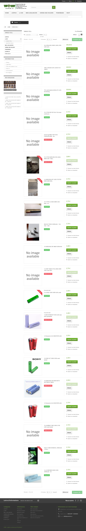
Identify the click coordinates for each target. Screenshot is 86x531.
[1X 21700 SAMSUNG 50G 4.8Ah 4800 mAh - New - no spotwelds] (33, 165)
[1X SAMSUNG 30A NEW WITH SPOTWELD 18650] (33, 388)
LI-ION (21, 13)
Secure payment (9, 70)
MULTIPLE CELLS (9, 43)
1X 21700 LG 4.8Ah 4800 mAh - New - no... (52, 202)
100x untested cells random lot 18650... (52, 68)
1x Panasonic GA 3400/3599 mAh (53, 336)
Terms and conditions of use (11, 66)
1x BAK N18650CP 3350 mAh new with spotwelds (53, 315)
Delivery (7, 62)
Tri (24, 34)
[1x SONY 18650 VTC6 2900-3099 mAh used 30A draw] (33, 276)
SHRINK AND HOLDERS (46, 13)
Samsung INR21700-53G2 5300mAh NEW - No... (51, 135)
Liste (81, 35)
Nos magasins (9, 72)
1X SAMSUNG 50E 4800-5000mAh (53, 246)
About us (8, 68)
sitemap (18, 522)
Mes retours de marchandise (36, 510)
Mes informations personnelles (37, 515)
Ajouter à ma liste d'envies (73, 56)
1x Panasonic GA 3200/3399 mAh (53, 403)
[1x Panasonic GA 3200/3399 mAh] (33, 411)
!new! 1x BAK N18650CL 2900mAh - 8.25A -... (53, 448)
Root (68, 13)
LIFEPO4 (14, 13)
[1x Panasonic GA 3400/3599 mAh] (33, 344)
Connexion (79, 1)
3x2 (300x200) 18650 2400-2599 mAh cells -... (52, 46)
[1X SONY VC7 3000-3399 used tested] (33, 366)
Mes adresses (33, 514)
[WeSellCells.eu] (16, 6)
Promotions (19, 508)
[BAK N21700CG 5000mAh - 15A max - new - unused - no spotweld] (33, 232)
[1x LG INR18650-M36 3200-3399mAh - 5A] (33, 478)
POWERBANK (60, 13)
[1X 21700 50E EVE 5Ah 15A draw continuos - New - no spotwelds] (33, 120)
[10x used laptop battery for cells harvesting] (33, 98)
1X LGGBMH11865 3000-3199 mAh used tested (52, 426)
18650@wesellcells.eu (68, 516)
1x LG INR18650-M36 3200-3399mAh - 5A (51, 470)
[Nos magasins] (13, 84)
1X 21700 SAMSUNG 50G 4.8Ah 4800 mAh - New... (52, 157)
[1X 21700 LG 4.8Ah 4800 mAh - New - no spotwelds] (33, 209)
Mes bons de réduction (35, 517)
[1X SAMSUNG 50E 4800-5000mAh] (33, 254)
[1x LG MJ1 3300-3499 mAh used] (33, 299)
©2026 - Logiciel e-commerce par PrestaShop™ (13, 527)
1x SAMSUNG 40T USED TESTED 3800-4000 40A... (52, 180)
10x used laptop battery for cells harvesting (52, 90)
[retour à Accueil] (5, 27)
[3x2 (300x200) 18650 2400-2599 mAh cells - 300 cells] (33, 53)
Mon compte (34, 507)
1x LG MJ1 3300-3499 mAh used (52, 292)
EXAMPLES (7, 51)
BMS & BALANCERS (31, 13)
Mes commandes (34, 508)
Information (9, 59)
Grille (79, 35)
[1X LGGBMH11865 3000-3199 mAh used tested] (33, 433)
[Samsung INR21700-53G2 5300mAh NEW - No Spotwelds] (33, 142)
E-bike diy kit (7, 53)
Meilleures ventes (20, 512)
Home (7, 13)
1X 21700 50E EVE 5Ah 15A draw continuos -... (52, 113)
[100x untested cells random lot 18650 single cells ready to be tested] (33, 75)
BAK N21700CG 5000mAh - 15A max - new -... (52, 224)
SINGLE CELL (9, 41)
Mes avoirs (33, 512)
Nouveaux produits (21, 510)
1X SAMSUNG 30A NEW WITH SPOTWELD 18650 (52, 381)
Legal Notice (8, 64)
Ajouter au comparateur (72, 58)
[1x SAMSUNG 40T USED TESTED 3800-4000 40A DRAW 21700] (33, 187)
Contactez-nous (20, 515)
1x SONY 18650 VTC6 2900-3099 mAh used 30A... (52, 269)
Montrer (41, 34)
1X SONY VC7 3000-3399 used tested (52, 359)
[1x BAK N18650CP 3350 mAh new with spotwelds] (33, 321)
